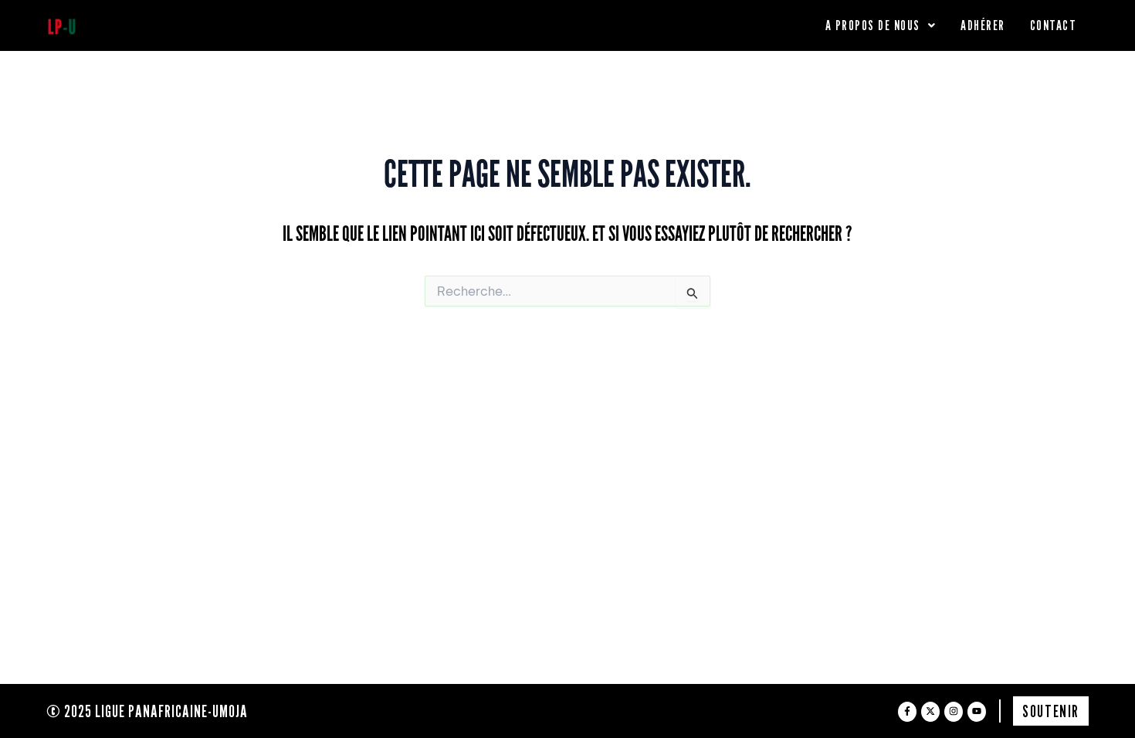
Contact (1053, 25)
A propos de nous (872, 25)
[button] (881, 25)
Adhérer (983, 25)
